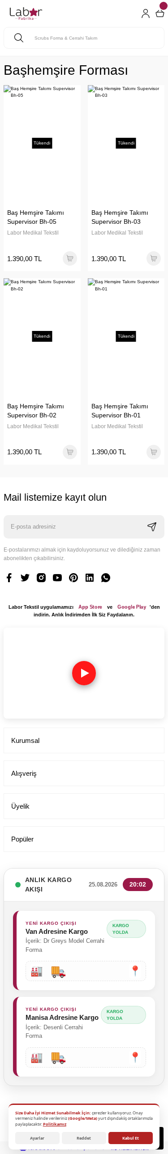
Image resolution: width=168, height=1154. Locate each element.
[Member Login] (145, 13)
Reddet (84, 1138)
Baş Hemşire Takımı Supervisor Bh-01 (119, 411)
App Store (90, 607)
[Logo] (26, 13)
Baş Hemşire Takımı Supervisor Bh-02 (35, 411)
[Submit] (151, 527)
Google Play (131, 607)
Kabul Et (130, 1138)
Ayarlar (37, 1138)
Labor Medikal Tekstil (33, 233)
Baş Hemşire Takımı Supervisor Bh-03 (119, 217)
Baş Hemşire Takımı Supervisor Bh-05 (35, 217)
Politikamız (54, 1124)
